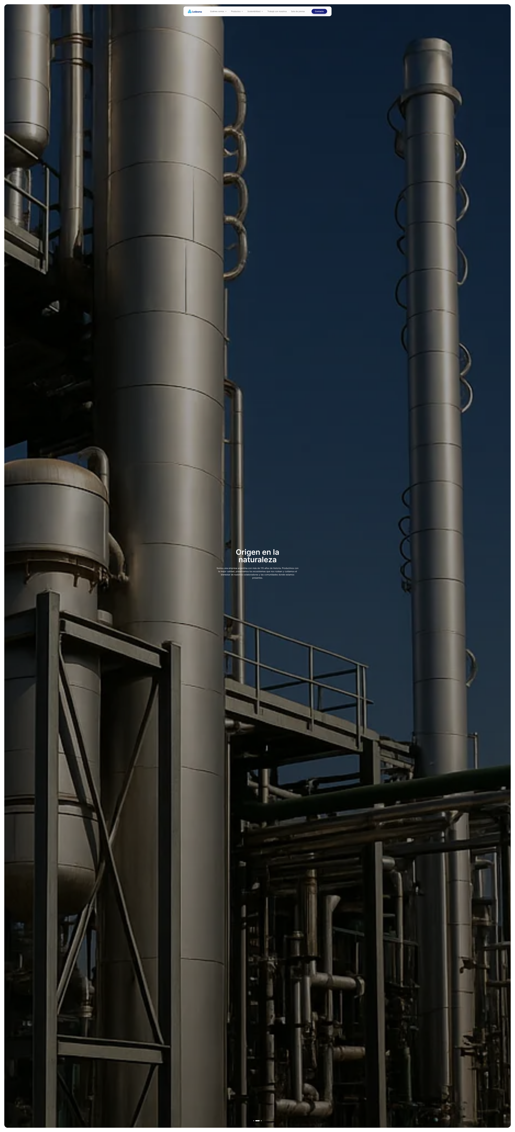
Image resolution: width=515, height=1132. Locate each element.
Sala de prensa (298, 11)
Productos (235, 11)
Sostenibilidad (253, 11)
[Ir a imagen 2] (255, 1120)
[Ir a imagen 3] (260, 1120)
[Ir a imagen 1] (253, 1120)
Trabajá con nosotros (277, 11)
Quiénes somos (217, 11)
